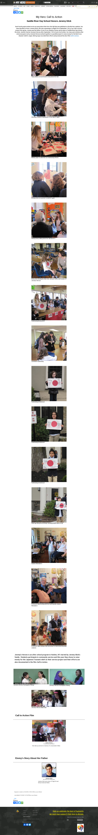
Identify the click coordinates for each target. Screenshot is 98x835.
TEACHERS (56, 6)
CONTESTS (37, 6)
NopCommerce (30, 822)
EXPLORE (68, 6)
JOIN (73, 6)
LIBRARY (43, 6)
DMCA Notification (26, 816)
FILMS (28, 6)
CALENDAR (62, 6)
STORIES (20, 6)
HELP (24, 812)
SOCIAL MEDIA (49, 6)
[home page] (21, 2)
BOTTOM (16, 8)
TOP (15, 798)
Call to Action (75, 36)
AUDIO (32, 6)
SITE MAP (35, 814)
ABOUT (15, 6)
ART (24, 6)
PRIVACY (25, 814)
